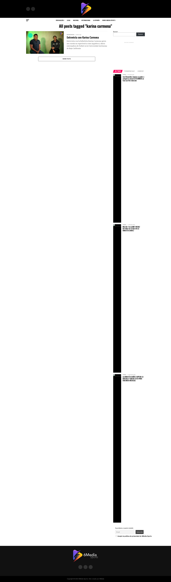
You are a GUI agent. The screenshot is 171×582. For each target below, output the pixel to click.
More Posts (67, 59)
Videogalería (60, 20)
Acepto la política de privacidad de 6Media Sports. (135, 536)
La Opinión (96, 20)
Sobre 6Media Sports (108, 20)
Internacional (85, 20)
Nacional (76, 20)
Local (68, 20)
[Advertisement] (129, 55)
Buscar (115, 32)
